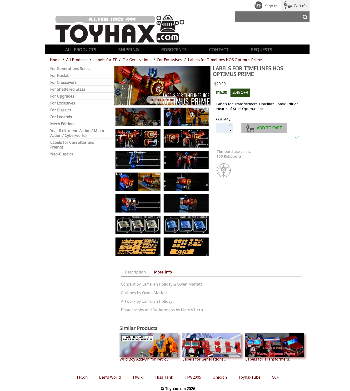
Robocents (174, 49)
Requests (261, 49)
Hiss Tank (164, 377)
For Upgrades (62, 96)
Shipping (128, 49)
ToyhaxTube (249, 377)
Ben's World (110, 377)
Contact (219, 49)
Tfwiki (138, 377)
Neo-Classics (61, 154)
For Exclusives (62, 103)
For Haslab (60, 75)
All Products (80, 49)
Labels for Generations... (204, 358)
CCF (275, 377)
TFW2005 (193, 377)
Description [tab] (135, 272)
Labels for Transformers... (268, 358)
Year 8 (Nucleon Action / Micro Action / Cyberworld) (77, 133)
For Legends (61, 116)
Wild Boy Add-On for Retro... (144, 358)
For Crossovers (63, 82)
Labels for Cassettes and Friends (72, 145)
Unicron (220, 377)
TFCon (82, 377)
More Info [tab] (163, 272)
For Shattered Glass (67, 89)
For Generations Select (70, 68)
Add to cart (269, 127)
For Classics (60, 110)
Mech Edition (62, 123)
